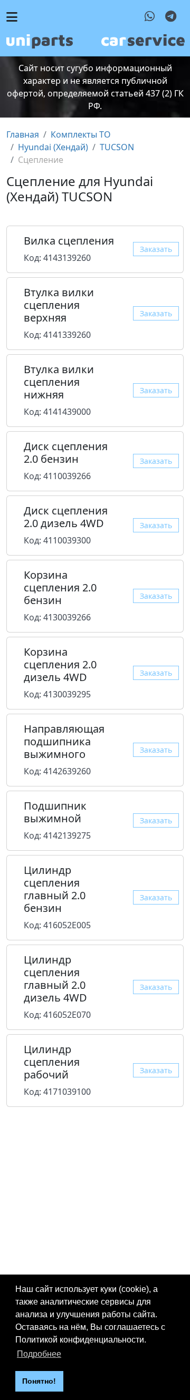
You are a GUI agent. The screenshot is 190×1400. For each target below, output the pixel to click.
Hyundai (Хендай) (53, 147)
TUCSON (117, 147)
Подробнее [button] (39, 1353)
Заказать (156, 249)
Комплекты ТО (81, 134)
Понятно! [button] (39, 1381)
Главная (22, 134)
